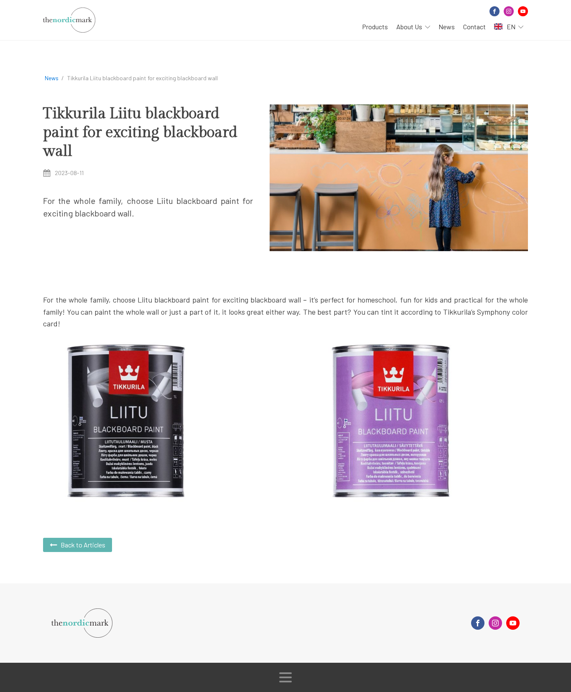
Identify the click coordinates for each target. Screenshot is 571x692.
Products (375, 27)
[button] (77, 545)
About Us (409, 27)
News (446, 27)
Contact (474, 27)
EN (511, 27)
